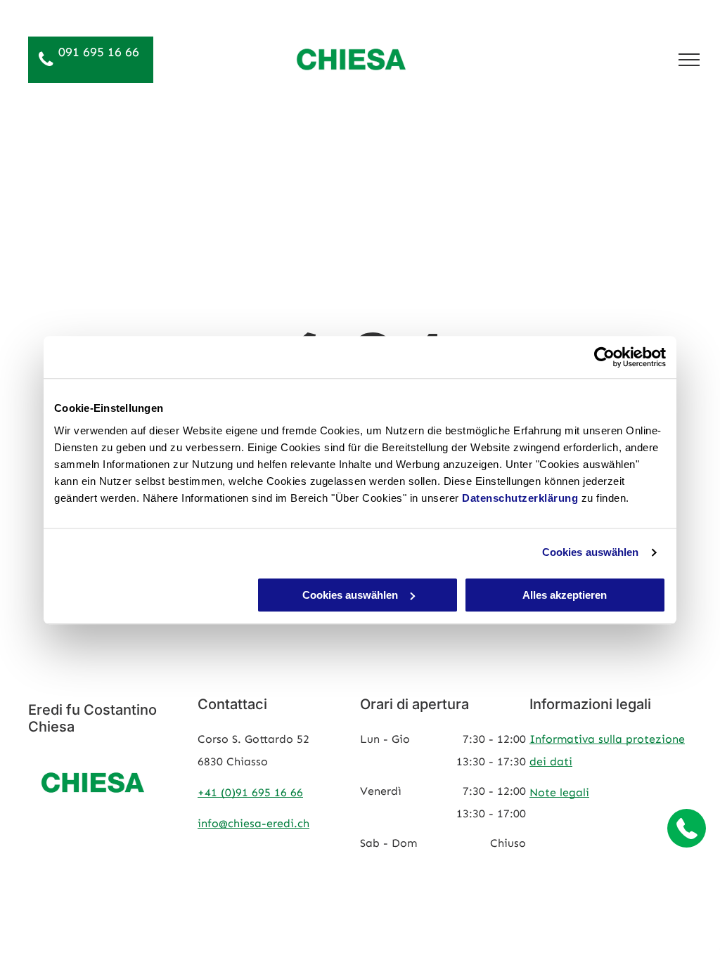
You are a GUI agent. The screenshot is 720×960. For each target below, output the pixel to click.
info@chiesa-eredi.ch (253, 823)
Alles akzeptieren (564, 595)
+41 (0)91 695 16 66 (250, 792)
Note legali (559, 792)
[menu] (689, 59)
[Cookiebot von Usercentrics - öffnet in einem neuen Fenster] (604, 357)
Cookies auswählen (590, 552)
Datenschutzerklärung (520, 498)
